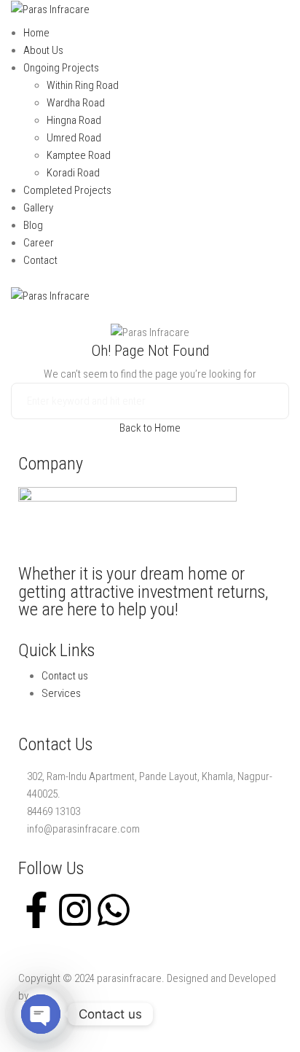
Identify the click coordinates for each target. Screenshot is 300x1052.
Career (38, 242)
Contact (40, 260)
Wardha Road (76, 102)
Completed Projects (67, 190)
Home (36, 32)
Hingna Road (74, 120)
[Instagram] (75, 910)
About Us (43, 50)
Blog (33, 225)
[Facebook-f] (36, 910)
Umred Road (74, 137)
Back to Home (150, 428)
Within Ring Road (83, 85)
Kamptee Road (79, 155)
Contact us (65, 675)
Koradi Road (73, 172)
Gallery (38, 207)
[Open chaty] (40, 1014)
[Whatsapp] (113, 910)
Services (61, 693)
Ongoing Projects (61, 67)
